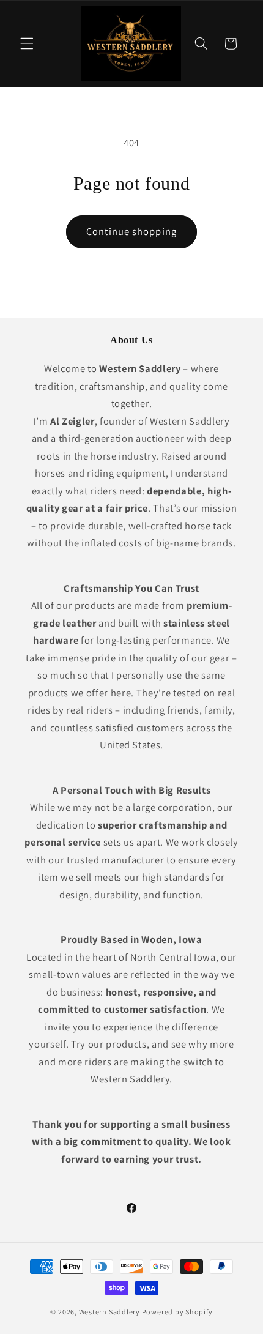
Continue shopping (131, 231)
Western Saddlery (109, 1311)
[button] (27, 43)
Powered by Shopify (177, 1311)
